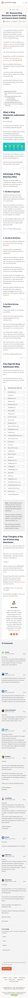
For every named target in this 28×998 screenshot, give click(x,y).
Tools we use (22, 977)
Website (5, 945)
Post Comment (6, 968)
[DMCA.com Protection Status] (14, 995)
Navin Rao (21, 988)
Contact (5, 977)
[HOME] (10, 9)
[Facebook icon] (11, 634)
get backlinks (6, 243)
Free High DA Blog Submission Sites (13, 102)
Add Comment (6, 950)
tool (17, 520)
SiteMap (15, 977)
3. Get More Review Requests (12, 100)
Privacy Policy (12, 979)
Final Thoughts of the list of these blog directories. (14, 104)
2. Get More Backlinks (11, 99)
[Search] (23, 2)
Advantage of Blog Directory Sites (13, 96)
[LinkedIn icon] (14, 634)
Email (4, 941)
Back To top (22, 167)
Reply (24, 653)
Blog (6, 979)
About (16, 630)
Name (4, 936)
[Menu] (25, 2)
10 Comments (14, 21)
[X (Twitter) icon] (17, 634)
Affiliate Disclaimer (13, 981)
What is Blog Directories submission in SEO (14, 93)
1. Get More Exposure (10, 97)
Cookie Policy (20, 979)
